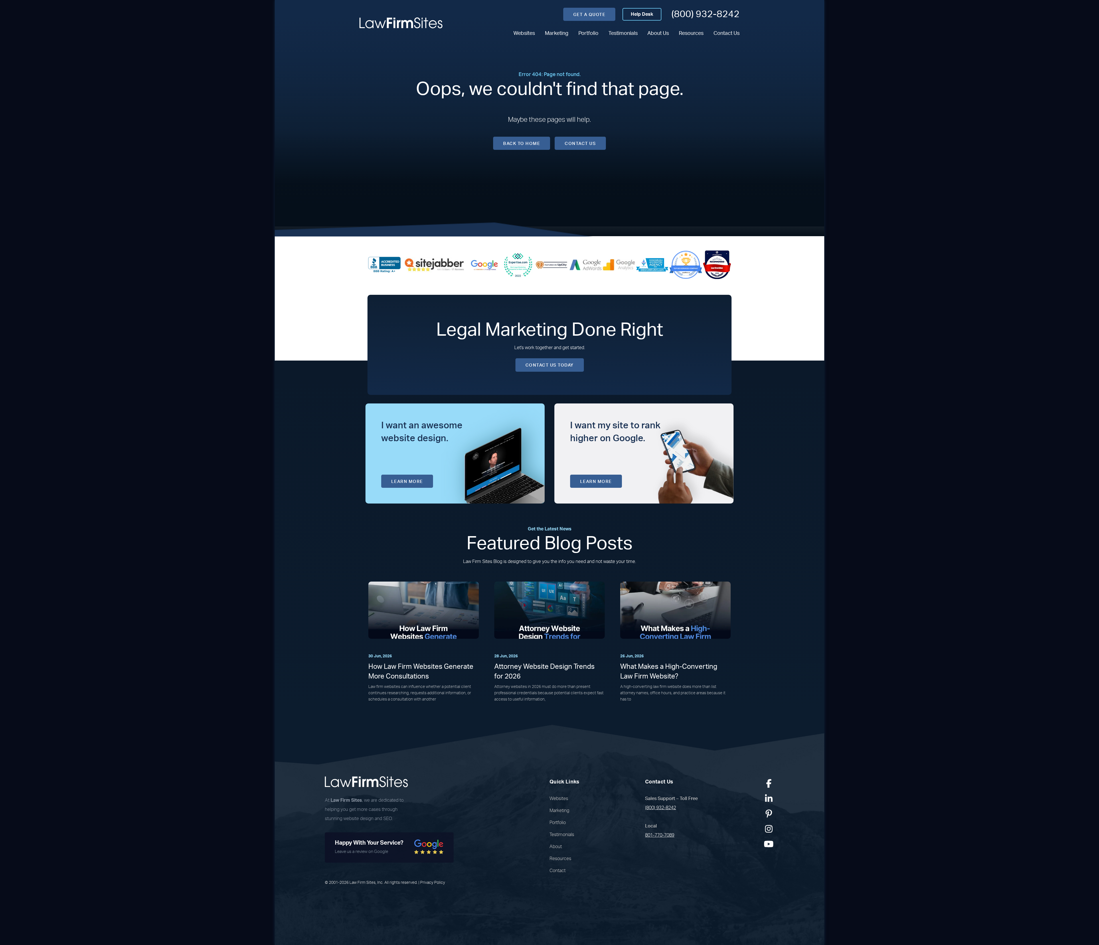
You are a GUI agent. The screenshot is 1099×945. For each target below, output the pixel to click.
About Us (658, 33)
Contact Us (726, 33)
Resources (691, 33)
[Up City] (551, 264)
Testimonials (623, 33)
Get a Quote (589, 15)
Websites (524, 33)
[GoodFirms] (685, 264)
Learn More (407, 482)
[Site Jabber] (434, 264)
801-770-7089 (659, 835)
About (556, 846)
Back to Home (521, 144)
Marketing (556, 33)
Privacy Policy (432, 883)
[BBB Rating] (384, 264)
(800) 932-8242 (705, 14)
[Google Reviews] (484, 264)
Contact (558, 870)
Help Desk (642, 14)
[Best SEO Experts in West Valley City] (518, 264)
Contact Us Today (549, 365)
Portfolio (588, 33)
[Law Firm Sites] (400, 23)
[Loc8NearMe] (717, 264)
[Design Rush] (652, 264)
